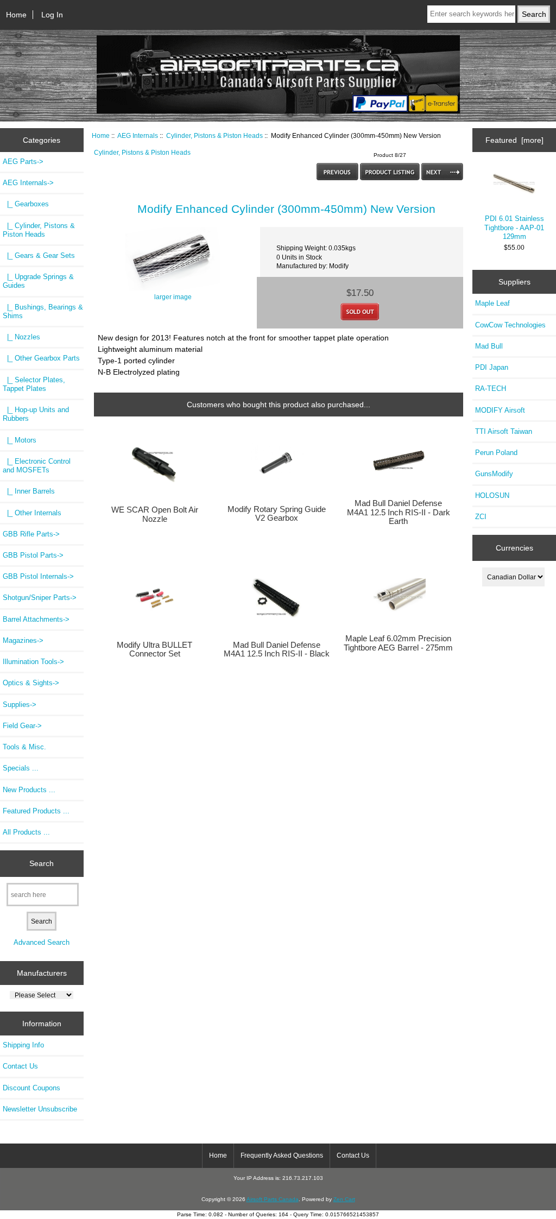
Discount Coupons (31, 1088)
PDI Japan (491, 367)
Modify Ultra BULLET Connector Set (154, 649)
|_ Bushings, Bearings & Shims (43, 311)
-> (28, 183)
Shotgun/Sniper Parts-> (40, 597)
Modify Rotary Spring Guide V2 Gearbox (277, 513)
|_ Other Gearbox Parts (41, 358)
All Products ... (26, 832)
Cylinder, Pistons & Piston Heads (214, 135)
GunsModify (494, 474)
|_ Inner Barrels (29, 491)
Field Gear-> (22, 726)
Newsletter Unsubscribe (40, 1109)
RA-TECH (490, 388)
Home (16, 14)
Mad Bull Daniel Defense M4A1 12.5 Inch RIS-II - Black (277, 649)
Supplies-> (19, 704)
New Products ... (29, 790)
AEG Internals (137, 135)
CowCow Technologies (510, 325)
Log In (52, 14)
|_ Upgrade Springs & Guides (38, 281)
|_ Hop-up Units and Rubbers (36, 414)
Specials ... (21, 768)
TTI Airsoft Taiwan (503, 431)
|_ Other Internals (32, 513)
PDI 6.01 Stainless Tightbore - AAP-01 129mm (514, 227)
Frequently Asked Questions (282, 1155)
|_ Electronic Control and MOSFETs (37, 465)
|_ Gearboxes (26, 204)
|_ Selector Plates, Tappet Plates (34, 384)
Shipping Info (23, 1045)
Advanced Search (42, 942)
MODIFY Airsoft (500, 410)
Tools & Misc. (24, 747)
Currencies (514, 548)
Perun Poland (496, 453)
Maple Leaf (492, 303)
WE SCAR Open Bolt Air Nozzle (154, 514)
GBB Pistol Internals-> (38, 576)
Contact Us (20, 1066)
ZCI (480, 517)
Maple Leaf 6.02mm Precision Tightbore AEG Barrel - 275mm (398, 643)
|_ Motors (19, 440)
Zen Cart (344, 1199)
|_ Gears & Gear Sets (39, 255)
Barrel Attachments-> (36, 619)
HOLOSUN (492, 495)
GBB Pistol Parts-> (33, 555)
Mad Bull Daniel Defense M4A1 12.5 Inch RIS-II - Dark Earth (398, 512)
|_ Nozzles (21, 337)
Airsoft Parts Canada (273, 1199)
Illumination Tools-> (33, 662)
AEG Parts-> (23, 161)
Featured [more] (514, 140)
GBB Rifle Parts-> (31, 534)
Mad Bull (489, 346)
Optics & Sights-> (31, 683)
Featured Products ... (36, 811)
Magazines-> (23, 640)
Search (41, 863)
